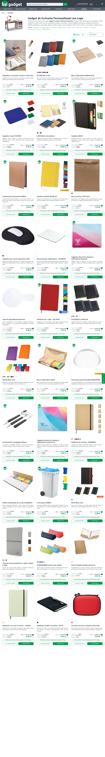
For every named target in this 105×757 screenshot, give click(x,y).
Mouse (69, 27)
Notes (73, 27)
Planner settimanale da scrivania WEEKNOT (17, 503)
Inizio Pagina (103, 382)
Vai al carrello (102, 3)
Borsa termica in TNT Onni (80, 196)
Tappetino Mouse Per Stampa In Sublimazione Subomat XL (48, 441)
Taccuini (39, 29)
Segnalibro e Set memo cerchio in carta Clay (17, 75)
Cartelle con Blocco (45, 27)
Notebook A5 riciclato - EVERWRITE (83, 442)
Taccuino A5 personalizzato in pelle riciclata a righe (17, 564)
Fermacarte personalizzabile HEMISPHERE (85, 380)
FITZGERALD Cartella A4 (79, 319)
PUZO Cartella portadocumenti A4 (83, 565)
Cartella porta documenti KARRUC (14, 196)
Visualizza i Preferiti (103, 375)
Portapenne (93, 27)
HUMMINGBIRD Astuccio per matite (49, 565)
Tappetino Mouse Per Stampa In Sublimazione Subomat (82, 258)
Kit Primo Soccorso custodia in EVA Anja (85, 625)
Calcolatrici (36, 27)
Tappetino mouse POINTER (11, 136)
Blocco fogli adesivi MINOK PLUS (82, 75)
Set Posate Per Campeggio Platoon (14, 442)
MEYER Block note (8, 380)
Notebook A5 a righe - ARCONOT (48, 319)
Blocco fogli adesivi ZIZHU (46, 380)
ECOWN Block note (43, 75)
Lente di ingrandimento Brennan (13, 319)
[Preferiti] (32, 39)
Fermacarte (54, 27)
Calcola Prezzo (26, 93)
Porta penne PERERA (44, 503)
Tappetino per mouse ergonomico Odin (16, 259)
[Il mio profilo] (96, 4)
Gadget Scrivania (62, 27)
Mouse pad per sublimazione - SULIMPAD (51, 259)
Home (3, 13)
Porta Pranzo (79, 27)
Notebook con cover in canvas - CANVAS (16, 625)
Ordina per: (91, 32)
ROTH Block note (77, 503)
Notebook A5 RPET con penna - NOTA (50, 625)
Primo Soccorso (32, 29)
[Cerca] (65, 4)
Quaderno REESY (77, 136)
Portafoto (86, 27)
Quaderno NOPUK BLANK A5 (47, 196)
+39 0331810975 (83, 3)
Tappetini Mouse (46, 29)
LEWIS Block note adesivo (46, 136)
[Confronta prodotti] (10, 93)
